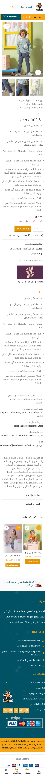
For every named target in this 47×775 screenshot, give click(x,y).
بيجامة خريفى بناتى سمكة (12, 557)
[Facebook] (26, 710)
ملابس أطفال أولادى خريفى (30, 107)
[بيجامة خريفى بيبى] (32, 537)
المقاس (39, 216)
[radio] (40, 221)
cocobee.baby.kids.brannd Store (28, 426)
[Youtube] (10, 710)
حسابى (40, 17)
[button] (40, 50)
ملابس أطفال (27, 100)
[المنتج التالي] (35, 113)
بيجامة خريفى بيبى (33, 552)
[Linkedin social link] (25, 282)
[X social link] (32, 282)
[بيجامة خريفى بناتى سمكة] (12, 538)
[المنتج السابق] (41, 113)
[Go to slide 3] (20, 74)
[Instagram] (16, 710)
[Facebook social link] (35, 282)
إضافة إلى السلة (23, 228)
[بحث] (14, 7)
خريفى (33, 253)
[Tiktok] (21, 710)
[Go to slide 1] (25, 74)
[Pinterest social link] (29, 282)
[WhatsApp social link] (22, 282)
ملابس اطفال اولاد (34, 104)
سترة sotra (24, 260)
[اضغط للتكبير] (38, 73)
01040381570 (12, 17)
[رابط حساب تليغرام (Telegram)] (19, 282)
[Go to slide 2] (22, 74)
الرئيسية (39, 100)
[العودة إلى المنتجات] (38, 113)
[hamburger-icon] (6, 7)
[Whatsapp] (5, 710)
